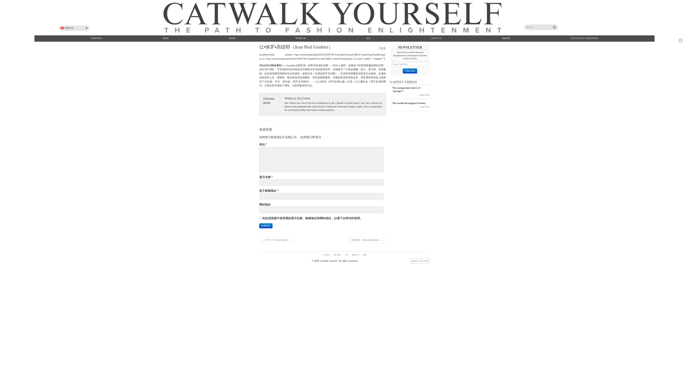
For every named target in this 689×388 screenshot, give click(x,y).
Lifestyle (436, 38)
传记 (368, 38)
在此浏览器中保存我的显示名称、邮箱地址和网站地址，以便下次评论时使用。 (312, 218)
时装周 (232, 38)
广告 (346, 255)
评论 (263, 144)
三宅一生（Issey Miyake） (276, 240)
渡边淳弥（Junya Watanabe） (367, 240)
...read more (424, 95)
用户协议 (337, 255)
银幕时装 (506, 38)
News (166, 38)
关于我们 (326, 255)
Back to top (420, 261)
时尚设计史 (301, 38)
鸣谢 (364, 255)
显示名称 (266, 177)
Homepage (96, 38)
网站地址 (265, 204)
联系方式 (355, 255)
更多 (383, 48)
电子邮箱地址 (268, 190)
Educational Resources (584, 38)
